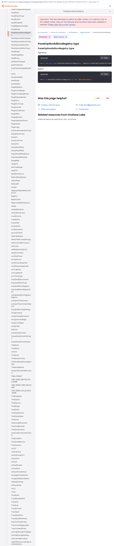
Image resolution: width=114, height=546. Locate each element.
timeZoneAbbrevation (19, 423)
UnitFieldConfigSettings (20, 535)
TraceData (15, 495)
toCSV (13, 448)
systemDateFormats (18, 333)
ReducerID (15, 184)
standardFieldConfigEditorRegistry (21, 296)
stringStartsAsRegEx (19, 319)
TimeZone (15, 419)
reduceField (15, 180)
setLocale (14, 246)
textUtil (14, 352)
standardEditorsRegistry (20, 286)
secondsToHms (16, 233)
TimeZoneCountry (18, 429)
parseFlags (15, 80)
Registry (14, 196)
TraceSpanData (17, 515)
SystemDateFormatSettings (21, 337)
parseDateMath (17, 77)
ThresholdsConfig (18, 358)
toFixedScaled (16, 465)
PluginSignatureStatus (19, 120)
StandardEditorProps (19, 283)
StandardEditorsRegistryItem (21, 291)
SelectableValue (17, 236)
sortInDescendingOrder (19, 266)
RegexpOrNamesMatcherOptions (21, 192)
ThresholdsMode (17, 367)
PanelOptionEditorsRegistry (21, 34)
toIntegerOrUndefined (19, 475)
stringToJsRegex (17, 323)
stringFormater (16, 313)
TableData (15, 345)
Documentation (43, 32)
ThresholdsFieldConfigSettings (21, 363)
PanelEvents (15, 19)
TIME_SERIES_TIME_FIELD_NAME (21, 386)
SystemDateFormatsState (20, 342)
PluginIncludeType (18, 110)
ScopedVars (15, 226)
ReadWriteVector (17, 174)
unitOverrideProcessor (19, 538)
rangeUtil (14, 164)
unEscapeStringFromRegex (21, 532)
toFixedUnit (15, 468)
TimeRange (15, 406)
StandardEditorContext (20, 279)
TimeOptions (16, 403)
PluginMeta (15, 114)
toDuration (15, 458)
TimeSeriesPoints (17, 413)
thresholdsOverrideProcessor (21, 372)
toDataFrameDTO (17, 455)
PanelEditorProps (17, 16)
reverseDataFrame (18, 213)
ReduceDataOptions (18, 177)
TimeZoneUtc (16, 445)
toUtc (13, 488)
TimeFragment (16, 396)
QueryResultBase (17, 147)
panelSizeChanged (18, 61)
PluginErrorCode (17, 104)
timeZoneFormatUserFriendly (21, 434)
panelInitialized (16, 23)
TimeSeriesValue (17, 416)
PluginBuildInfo (16, 87)
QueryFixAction (17, 140)
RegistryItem (15, 199)
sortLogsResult (16, 273)
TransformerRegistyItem (20, 525)
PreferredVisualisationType (21, 130)
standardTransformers (19, 301)
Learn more (93, 2)
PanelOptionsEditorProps (20, 48)
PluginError (15, 100)
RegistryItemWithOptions (20, 203)
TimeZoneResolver (18, 442)
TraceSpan (15, 512)
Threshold (15, 355)
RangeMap (15, 160)
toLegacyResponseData (20, 478)
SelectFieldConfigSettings (21, 239)
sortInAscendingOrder (19, 263)
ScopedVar (15, 223)
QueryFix (14, 137)
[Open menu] (110, 6)
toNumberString (17, 482)
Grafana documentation (58, 32)
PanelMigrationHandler (19, 26)
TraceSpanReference (19, 518)
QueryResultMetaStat (19, 157)
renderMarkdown (17, 209)
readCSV (14, 170)
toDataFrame (16, 452)
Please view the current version (61, 24)
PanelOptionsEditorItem (20, 45)
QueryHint (15, 144)
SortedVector (16, 259)
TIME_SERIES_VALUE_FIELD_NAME (21, 392)
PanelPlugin (15, 51)
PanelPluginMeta (17, 55)
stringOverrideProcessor (20, 316)
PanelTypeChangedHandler (21, 69)
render (13, 206)
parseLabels (15, 84)
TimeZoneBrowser (18, 426)
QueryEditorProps (17, 134)
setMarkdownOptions (19, 249)
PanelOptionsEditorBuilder (21, 38)
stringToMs (15, 326)
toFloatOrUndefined (18, 472)
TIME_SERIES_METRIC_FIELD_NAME (21, 381)
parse (13, 74)
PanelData (15, 13)
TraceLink (14, 502)
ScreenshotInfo (17, 229)
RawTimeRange (16, 167)
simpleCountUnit (17, 253)
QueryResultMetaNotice (20, 154)
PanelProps (15, 58)
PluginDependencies (18, 97)
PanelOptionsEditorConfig (21, 41)
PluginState (15, 124)
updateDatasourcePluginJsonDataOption (21, 543)
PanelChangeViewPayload (20, 9)
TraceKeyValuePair (18, 498)
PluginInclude (16, 107)
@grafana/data (85, 32)
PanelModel (15, 29)
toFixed (14, 462)
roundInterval (16, 216)
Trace (13, 492)
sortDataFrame (16, 256)
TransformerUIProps (18, 528)
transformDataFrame (19, 522)
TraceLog (14, 505)
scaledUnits (15, 219)
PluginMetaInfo (16, 117)
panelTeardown (17, 65)
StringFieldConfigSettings (21, 309)
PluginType (15, 127)
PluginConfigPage (18, 90)
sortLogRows (16, 269)
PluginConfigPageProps (20, 94)
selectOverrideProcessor (20, 243)
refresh (14, 187)
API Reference (73, 32)
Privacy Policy (38, 2)
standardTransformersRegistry (21, 305)
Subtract (14, 329)
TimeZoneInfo (16, 438)
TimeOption (15, 399)
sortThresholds (16, 276)
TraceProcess (16, 508)
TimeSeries (15, 409)
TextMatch (15, 348)
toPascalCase (16, 485)
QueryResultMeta (17, 150)
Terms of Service (24, 2)
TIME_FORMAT (16, 376)
